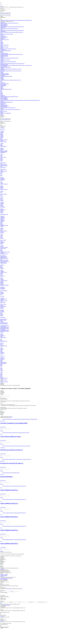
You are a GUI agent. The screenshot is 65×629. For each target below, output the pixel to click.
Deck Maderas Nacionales (28, 100)
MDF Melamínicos (3, 363)
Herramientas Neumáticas (4, 73)
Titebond (1, 78)
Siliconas (14, 61)
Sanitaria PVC (2, 27)
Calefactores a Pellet (3, 300)
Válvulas (16, 32)
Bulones (1, 273)
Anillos (1, 28)
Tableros (1, 108)
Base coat (2, 52)
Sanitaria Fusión (3, 31)
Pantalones (2, 282)
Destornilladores (3, 65)
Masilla (1, 51)
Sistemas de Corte (3, 262)
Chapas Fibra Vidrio (11, 30)
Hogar (16, 20)
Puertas (1, 87)
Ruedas (9, 67)
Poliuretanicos (10, 61)
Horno (1, 92)
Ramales (1, 159)
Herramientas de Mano (4, 64)
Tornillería (2, 68)
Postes (1, 340)
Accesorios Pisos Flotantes (4, 100)
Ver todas (10, 416)
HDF (10, 113)
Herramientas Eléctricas (4, 53)
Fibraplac (1, 112)
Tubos (19, 32)
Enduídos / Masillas (3, 45)
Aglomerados (2, 109)
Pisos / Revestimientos (4, 99)
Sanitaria (1, 180)
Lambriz (7, 46)
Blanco (1, 111)
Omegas (9, 48)
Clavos (1, 274)
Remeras (1, 283)
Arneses (1, 59)
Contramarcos (8, 102)
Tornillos (14, 48)
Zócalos (1, 102)
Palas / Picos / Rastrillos (4, 260)
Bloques (1, 134)
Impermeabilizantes (3, 25)
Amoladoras (6, 54)
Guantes (17, 70)
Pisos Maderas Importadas (4, 330)
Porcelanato (2, 178)
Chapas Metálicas (3, 30)
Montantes (2, 48)
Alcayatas (2, 63)
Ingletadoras (2, 220)
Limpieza (1, 71)
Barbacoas (2, 88)
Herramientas (2, 75)
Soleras (12, 48)
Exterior (1, 50)
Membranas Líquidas (20, 26)
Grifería (3, 35)
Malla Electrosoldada (3, 139)
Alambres (2, 24)
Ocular (7, 59)
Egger (1, 110)
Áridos (1, 133)
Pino (5, 105)
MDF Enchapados (3, 362)
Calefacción (2, 79)
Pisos (1, 33)
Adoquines (2, 131)
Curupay (4, 107)
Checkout (2, 620)
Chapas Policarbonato (18, 30)
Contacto (5, 379)
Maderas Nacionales (3, 96)
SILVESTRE (9, 588)
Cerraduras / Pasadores (10, 63)
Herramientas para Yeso (4, 55)
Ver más (16, 28)
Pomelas (1, 251)
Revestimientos (2, 49)
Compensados (9, 109)
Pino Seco (7, 105)
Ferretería (13, 20)
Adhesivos (2, 60)
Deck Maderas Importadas (19, 100)
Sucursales (2, 379)
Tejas (23, 30)
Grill (1, 90)
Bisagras (5, 63)
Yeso (7, 45)
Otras (10, 107)
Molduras (2, 46)
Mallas (7, 24)
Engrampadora (6, 74)
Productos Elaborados (3, 97)
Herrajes (1, 62)
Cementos (2, 132)
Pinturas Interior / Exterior (4, 39)
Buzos (1, 70)
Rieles (7, 67)
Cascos (4, 59)
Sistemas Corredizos (3, 66)
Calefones (2, 299)
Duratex (1, 377)
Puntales (1, 140)
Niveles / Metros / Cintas (23, 65)
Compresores (18, 54)
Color (4, 111)
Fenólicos (13, 109)
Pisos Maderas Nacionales (4, 331)
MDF (14, 96)
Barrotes (4, 102)
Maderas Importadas (3, 106)
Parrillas (7, 83)
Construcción (2, 20)
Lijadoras (1, 221)
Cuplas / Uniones (10, 28)
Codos (6, 28)
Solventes (2, 231)
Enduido (9, 50)
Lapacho (7, 107)
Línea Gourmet (2, 82)
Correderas (2, 67)
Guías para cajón (17, 63)
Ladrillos (1, 135)
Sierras (1, 223)
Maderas (19, 20)
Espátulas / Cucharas (9, 65)
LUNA (21, 588)
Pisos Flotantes (34, 100)
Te (0, 173)
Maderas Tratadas (10, 96)
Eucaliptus (2, 105)
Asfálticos (2, 26)
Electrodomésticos (3, 84)
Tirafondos (2, 271)
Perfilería (1, 47)
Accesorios (6, 48)
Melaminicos (23, 20)
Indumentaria (2, 69)
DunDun (4, 37)
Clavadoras (2, 74)
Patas (1, 250)
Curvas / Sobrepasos (11, 32)
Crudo (6, 111)
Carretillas (10, 76)
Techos (1, 29)
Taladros (1, 224)
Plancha (1, 93)
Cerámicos (2, 177)
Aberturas (2, 86)
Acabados (2, 228)
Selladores (2, 77)
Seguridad (2, 58)
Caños (4, 28)
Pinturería (2, 38)
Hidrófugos (6, 26)
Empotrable (6, 89)
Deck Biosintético (12, 100)
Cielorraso (16, 96)
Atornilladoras (10, 54)
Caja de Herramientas (4, 76)
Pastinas (1, 37)
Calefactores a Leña (3, 298)
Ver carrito (2, 616)
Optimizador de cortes (28, 20)
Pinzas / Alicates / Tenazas (4, 261)
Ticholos (1, 136)
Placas (1, 44)
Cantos (6, 109)
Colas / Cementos (3, 61)
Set (8, 76)
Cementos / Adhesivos (4, 36)
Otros (5, 24)
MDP (8, 113)
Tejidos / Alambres (3, 141)
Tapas (1, 174)
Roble (12, 107)
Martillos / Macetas (16, 65)
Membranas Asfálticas (13, 26)
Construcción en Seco (8, 20)
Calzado (4, 70)
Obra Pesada (2, 22)
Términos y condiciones (4, 381)
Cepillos (14, 54)
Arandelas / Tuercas (3, 272)
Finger (16, 109)
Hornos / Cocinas (3, 83)
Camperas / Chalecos (12, 70)
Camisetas (7, 70)
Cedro (1, 107)
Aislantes (1, 42)
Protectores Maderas (3, 230)
